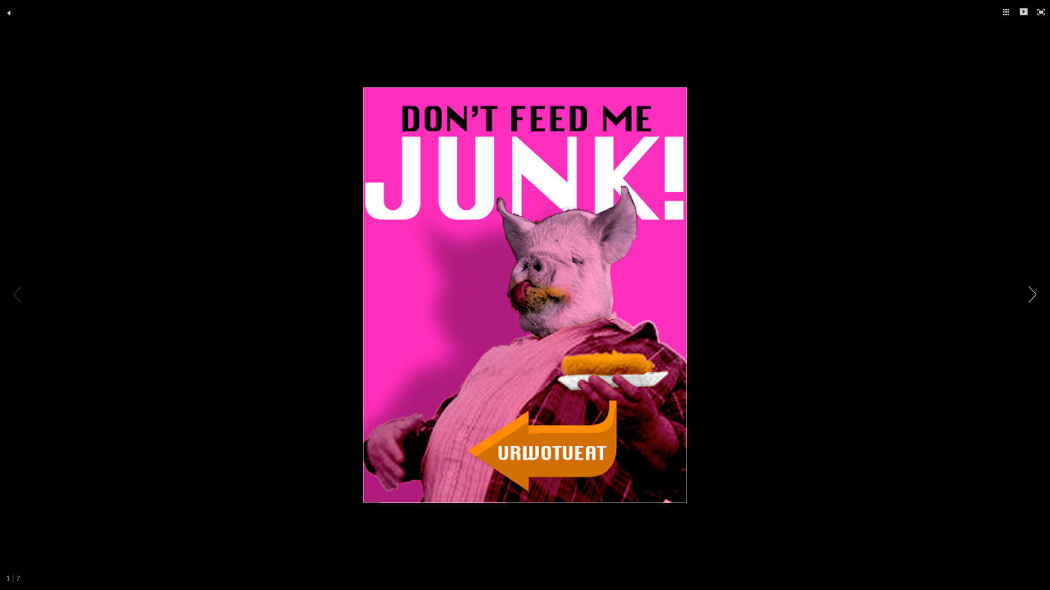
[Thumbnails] (1006, 12)
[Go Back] (9, 13)
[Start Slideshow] (1023, 12)
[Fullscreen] (1041, 12)
